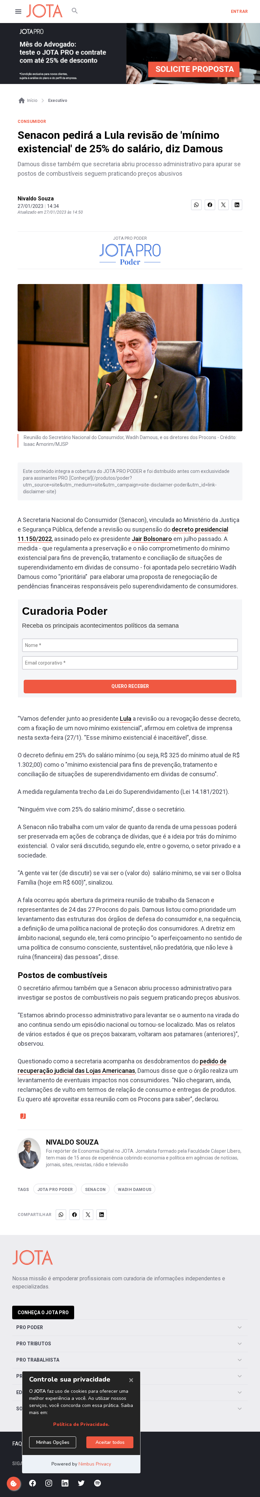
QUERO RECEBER (130, 686)
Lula (125, 718)
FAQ (17, 1443)
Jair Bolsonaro (152, 538)
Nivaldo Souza (36, 198)
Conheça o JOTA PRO (43, 1312)
